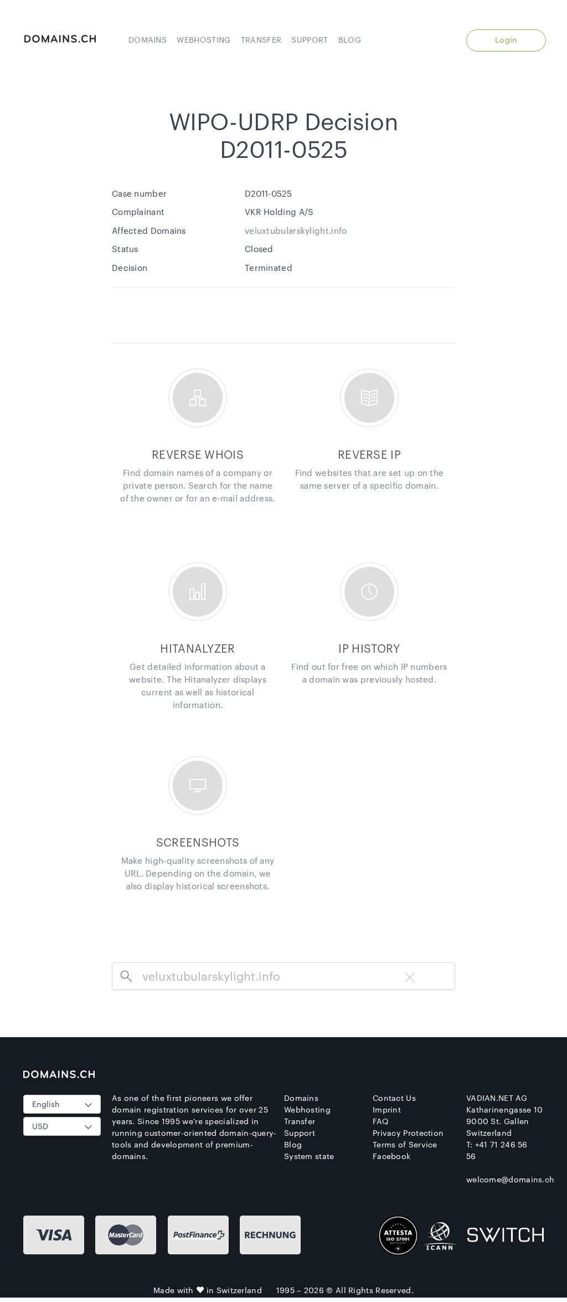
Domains (147, 39)
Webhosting (203, 39)
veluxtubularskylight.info (296, 230)
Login (506, 39)
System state (309, 1156)
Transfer (261, 39)
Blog (349, 39)
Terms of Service (405, 1144)
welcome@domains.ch (510, 1179)
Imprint (387, 1109)
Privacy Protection (408, 1132)
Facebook (391, 1156)
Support (309, 39)
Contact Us (394, 1098)
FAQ (381, 1121)
